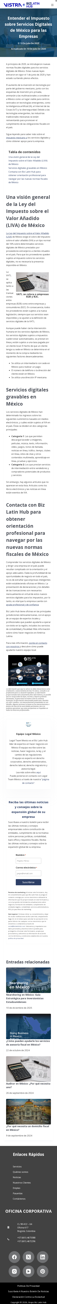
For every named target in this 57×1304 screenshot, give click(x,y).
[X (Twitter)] (28, 1257)
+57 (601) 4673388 (26, 1237)
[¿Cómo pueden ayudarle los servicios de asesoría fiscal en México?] (28, 1026)
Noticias (17, 1177)
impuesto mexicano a (16, 137)
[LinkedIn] (43, 1257)
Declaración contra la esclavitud (28, 1297)
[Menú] (52, 5)
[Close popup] (56, 1)
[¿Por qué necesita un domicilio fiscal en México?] (28, 1111)
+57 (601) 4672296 (26, 1241)
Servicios (17, 1166)
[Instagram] (14, 1271)
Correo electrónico (26, 867)
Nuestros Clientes (22, 1182)
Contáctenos (19, 1198)
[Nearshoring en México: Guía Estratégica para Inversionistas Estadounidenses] (28, 980)
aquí (38, 772)
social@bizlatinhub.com (16, 926)
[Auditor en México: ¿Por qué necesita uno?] (28, 1069)
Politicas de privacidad (28, 1286)
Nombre (21, 855)
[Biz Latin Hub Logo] (21, 5)
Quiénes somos (20, 1171)
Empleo (16, 1188)
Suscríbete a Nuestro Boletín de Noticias (28, 1291)
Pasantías (18, 1193)
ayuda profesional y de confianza (22, 604)
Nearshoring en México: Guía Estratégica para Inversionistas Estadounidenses (24, 998)
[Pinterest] (43, 1271)
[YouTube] (28, 1271)
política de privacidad (15, 938)
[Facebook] (14, 1257)
